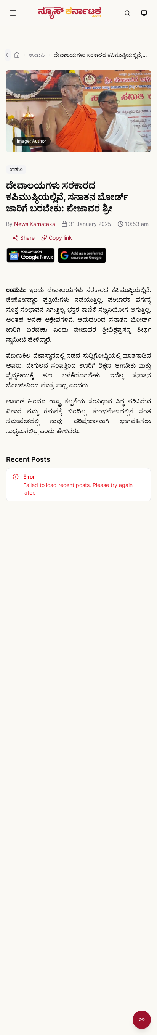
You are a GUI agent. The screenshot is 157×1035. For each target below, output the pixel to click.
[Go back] (8, 55)
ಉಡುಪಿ (37, 55)
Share (27, 237)
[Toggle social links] (142, 1020)
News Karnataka (34, 224)
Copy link (60, 237)
